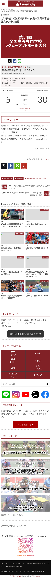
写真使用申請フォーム (25, 424)
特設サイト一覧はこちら (12, 515)
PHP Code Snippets (16, 576)
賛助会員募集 (11, 566)
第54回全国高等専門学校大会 (14, 67)
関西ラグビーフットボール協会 (21, 571)
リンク (3, 566)
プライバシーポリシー (18, 563)
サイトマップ (5, 563)
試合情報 (20, 178)
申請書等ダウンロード (40, 563)
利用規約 (29, 563)
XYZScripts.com (36, 576)
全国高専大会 (8, 178)
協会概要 (19, 566)
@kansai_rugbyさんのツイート (14, 525)
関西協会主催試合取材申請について (25, 334)
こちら (46, 159)
